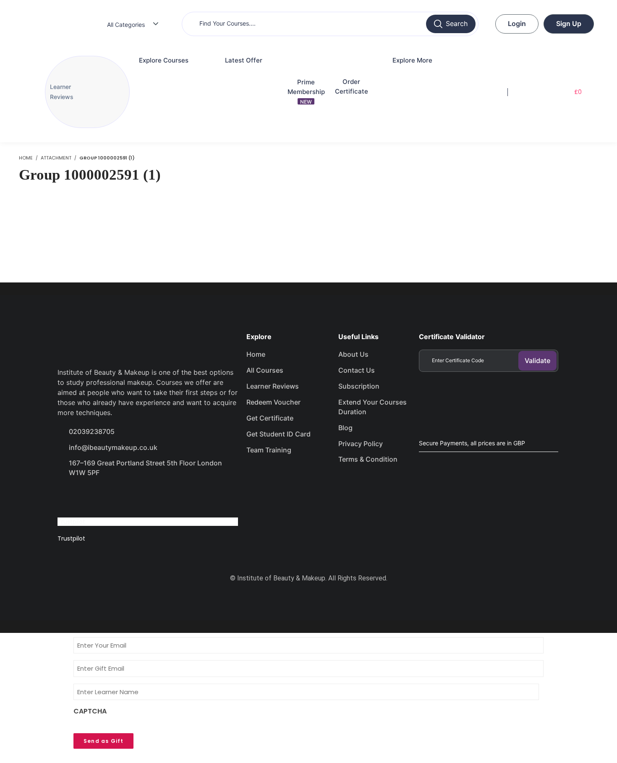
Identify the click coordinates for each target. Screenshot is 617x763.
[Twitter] (97, 496)
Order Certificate (351, 86)
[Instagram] (127, 496)
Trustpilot (71, 521)
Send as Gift (103, 741)
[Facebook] (68, 496)
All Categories (126, 24)
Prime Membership (306, 91)
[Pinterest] (157, 496)
